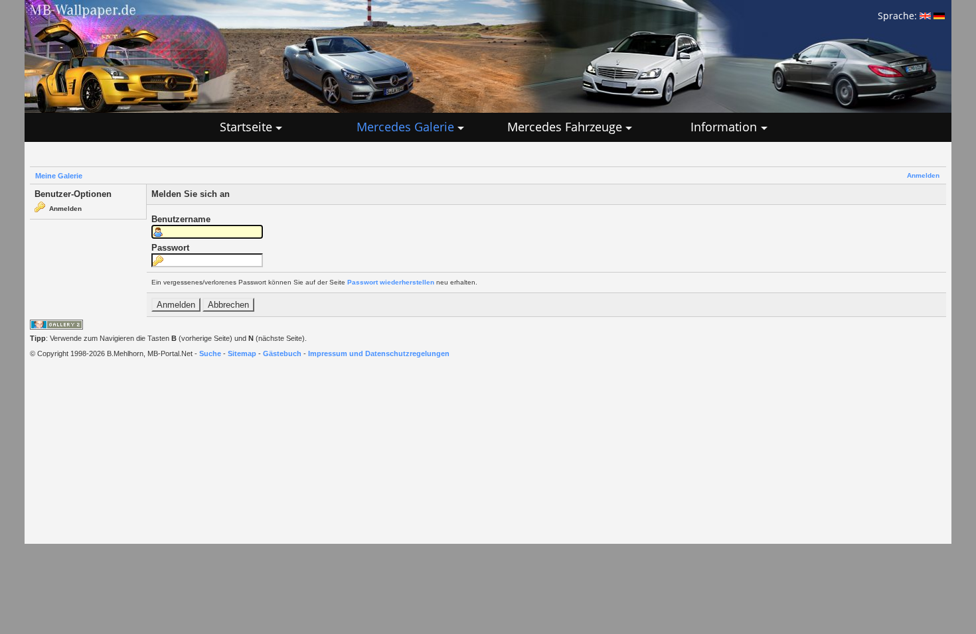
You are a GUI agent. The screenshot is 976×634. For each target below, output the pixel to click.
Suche (210, 353)
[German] (939, 15)
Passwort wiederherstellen (390, 282)
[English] (925, 15)
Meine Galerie (58, 176)
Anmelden (923, 175)
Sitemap (242, 353)
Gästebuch (282, 353)
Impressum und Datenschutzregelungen (378, 353)
